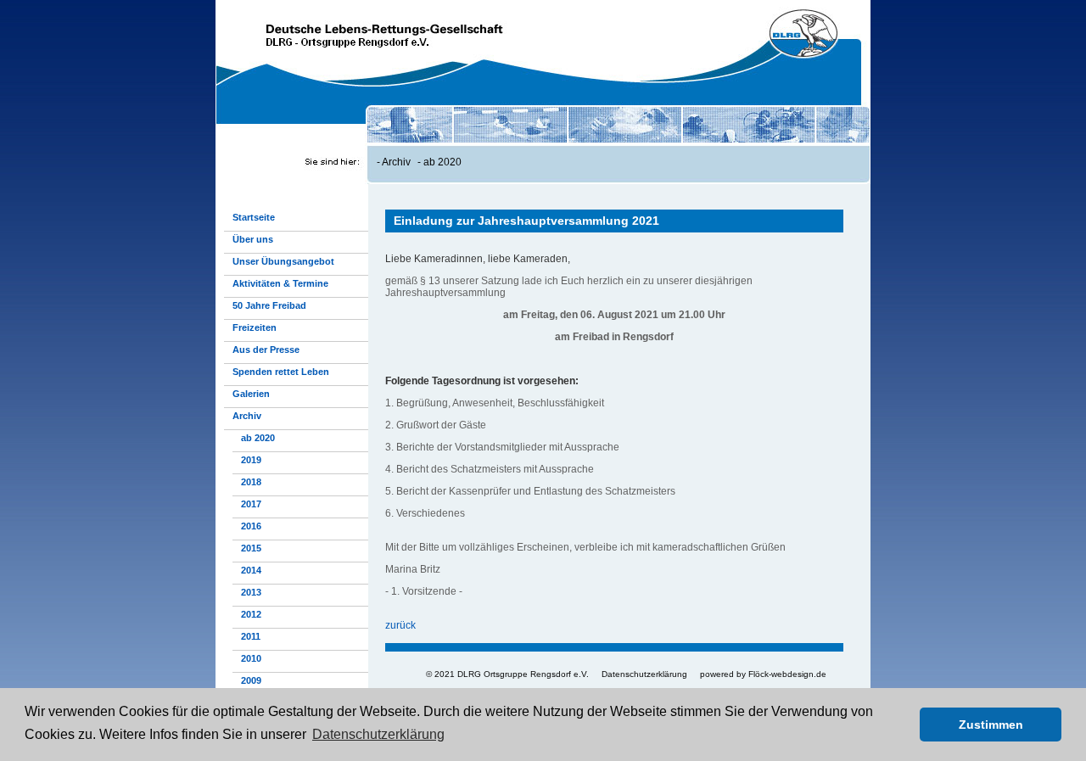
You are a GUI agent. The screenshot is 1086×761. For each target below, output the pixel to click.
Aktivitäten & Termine (280, 283)
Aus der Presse (265, 349)
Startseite (253, 217)
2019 (251, 460)
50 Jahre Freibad (269, 305)
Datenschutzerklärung (644, 674)
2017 (251, 504)
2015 (251, 548)
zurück (400, 625)
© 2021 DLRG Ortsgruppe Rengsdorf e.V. (507, 674)
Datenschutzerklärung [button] (378, 734)
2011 (250, 636)
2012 (251, 614)
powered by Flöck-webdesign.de (763, 674)
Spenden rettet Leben (280, 372)
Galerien (251, 394)
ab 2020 (442, 162)
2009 (251, 680)
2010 (251, 658)
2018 (251, 482)
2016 (251, 526)
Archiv (396, 162)
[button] (902, 724)
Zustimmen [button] (991, 724)
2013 (251, 592)
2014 (251, 570)
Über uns (252, 239)
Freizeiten (254, 327)
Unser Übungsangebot (283, 261)
